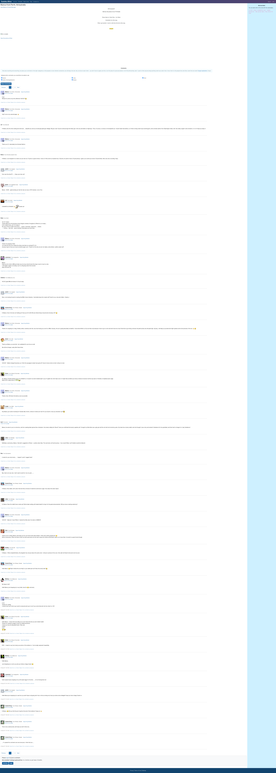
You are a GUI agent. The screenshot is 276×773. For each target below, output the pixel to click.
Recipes (74, 79)
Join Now (5, 763)
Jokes (74, 78)
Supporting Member (25, 91)
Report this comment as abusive (18, 102)
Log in (7, 757)
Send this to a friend (5, 102)
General (4, 78)
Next (18, 87)
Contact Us (36, 1)
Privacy (132, 770)
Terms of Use (138, 770)
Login (11, 763)
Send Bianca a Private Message (8, 7)
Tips (31, 1)
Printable (20, 1)
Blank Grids (26, 1)
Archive (15, 1)
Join (273, 1)
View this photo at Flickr (6, 38)
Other (145, 78)
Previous (4, 87)
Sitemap (144, 770)
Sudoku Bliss (6, 2)
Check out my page (8, 93)
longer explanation (202, 70)
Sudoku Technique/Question (9, 79)
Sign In (269, 1)
